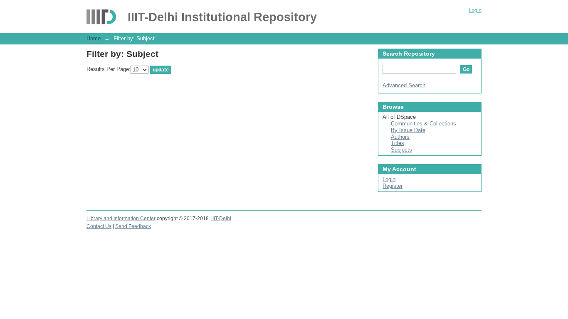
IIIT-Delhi (221, 218)
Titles (397, 143)
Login (475, 10)
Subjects (401, 150)
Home (93, 38)
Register (393, 186)
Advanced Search (404, 85)
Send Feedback (133, 226)
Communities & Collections (423, 123)
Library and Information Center (121, 218)
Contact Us (98, 226)
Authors (400, 137)
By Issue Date (408, 130)
